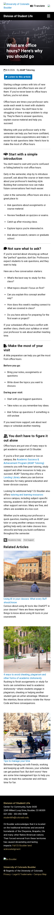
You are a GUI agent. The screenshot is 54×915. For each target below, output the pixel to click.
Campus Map (40, 874)
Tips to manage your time (17, 761)
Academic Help (14, 540)
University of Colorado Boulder (20, 867)
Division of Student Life (18, 16)
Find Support (29, 540)
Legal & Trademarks (22, 874)
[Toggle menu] (48, 16)
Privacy (7, 874)
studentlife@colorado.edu (16, 817)
